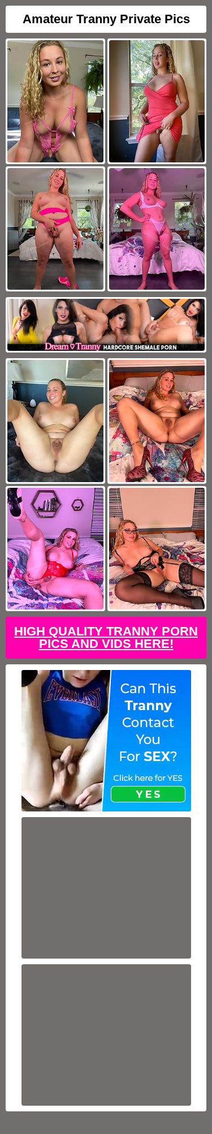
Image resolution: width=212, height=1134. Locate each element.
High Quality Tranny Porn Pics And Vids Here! (106, 637)
